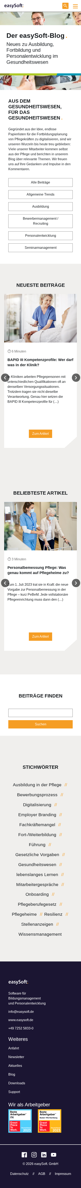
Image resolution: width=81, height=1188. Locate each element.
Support (14, 1092)
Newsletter (16, 1057)
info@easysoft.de (21, 1011)
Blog (11, 1074)
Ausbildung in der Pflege (37, 784)
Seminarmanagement (40, 247)
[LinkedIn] (43, 1154)
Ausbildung (40, 206)
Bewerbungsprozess (37, 794)
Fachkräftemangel (37, 824)
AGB (41, 1174)
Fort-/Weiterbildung (37, 834)
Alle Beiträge (40, 182)
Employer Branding (37, 814)
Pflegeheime (24, 914)
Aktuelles (15, 1065)
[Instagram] (34, 1154)
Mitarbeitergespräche (37, 884)
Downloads (16, 1083)
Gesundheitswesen (37, 864)
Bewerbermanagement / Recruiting (40, 221)
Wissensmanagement (40, 934)
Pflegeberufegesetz (37, 904)
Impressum (63, 1174)
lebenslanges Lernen (37, 874)
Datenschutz (19, 1174)
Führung (37, 844)
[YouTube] (53, 1154)
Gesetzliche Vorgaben (37, 854)
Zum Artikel (40, 433)
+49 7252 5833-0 (20, 1028)
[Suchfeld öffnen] (65, 6)
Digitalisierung (37, 804)
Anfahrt (13, 1048)
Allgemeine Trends (40, 194)
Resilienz (53, 914)
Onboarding (37, 894)
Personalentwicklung (40, 235)
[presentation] (5, 377)
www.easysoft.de (20, 1020)
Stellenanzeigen (37, 924)
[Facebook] (24, 1154)
